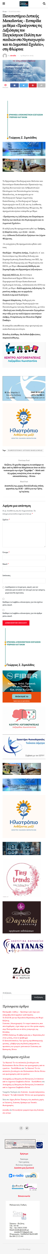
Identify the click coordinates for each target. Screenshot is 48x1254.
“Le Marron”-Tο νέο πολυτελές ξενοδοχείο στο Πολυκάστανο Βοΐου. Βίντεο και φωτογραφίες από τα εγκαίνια (24, 1071)
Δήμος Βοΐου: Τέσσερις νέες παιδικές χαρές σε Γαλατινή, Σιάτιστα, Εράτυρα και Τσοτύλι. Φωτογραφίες (23, 1103)
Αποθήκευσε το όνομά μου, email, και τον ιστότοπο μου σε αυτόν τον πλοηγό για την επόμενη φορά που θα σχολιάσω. (25, 590)
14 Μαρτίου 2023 (26, 56)
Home (5, 12)
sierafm (13, 56)
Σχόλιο (6, 519)
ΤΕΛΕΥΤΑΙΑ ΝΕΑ (14, 12)
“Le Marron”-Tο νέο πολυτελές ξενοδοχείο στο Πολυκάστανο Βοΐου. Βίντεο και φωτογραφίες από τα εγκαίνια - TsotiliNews (23, 1066)
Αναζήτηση (7, 993)
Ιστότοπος (6, 575)
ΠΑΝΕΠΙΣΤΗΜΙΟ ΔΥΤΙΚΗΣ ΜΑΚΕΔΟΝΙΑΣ (25, 450)
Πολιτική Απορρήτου (24, 1165)
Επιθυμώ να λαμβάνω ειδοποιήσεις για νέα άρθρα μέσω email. (22, 614)
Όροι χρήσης (24, 1162)
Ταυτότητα (24, 1159)
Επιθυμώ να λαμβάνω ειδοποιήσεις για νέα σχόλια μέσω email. (22, 603)
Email (6, 564)
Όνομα (6, 552)
